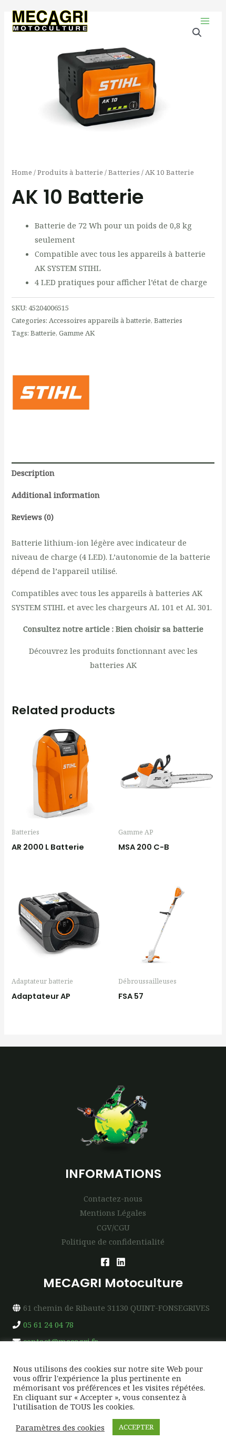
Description (33, 472)
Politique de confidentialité (113, 1241)
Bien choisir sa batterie (159, 628)
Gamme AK (77, 333)
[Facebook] (105, 1262)
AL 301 (198, 607)
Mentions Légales (113, 1212)
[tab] (113, 473)
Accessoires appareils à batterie (100, 320)
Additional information (56, 494)
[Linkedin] (121, 1262)
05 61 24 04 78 (48, 1324)
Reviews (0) (33, 516)
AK (131, 665)
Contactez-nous (113, 1198)
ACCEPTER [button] (136, 1427)
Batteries (124, 172)
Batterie (43, 333)
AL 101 (162, 607)
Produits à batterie (70, 172)
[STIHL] (51, 392)
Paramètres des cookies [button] (60, 1427)
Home (22, 172)
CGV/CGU (113, 1227)
